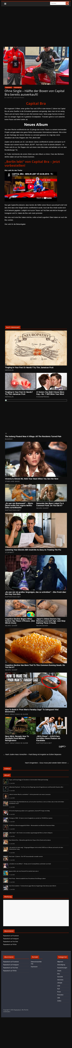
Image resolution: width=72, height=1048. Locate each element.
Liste (58, 985)
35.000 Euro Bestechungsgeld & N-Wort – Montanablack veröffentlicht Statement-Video (32, 825)
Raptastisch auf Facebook (11, 935)
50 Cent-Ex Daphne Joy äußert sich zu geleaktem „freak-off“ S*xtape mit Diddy (29, 811)
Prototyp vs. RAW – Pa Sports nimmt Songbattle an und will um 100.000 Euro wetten (30, 818)
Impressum (34, 966)
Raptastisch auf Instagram (11, 938)
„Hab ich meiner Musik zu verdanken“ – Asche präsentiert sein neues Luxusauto (30, 794)
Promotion (60, 995)
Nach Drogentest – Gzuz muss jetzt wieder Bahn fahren (47, 763)
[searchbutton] (67, 3)
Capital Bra (36, 103)
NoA (58, 988)
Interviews (60, 979)
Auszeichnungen (62, 967)
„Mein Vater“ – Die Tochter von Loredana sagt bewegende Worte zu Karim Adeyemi (30, 833)
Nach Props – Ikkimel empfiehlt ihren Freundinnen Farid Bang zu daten (27, 878)
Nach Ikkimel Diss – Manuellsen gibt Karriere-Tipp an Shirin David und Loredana (30, 840)
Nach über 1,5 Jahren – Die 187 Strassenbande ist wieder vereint (26, 856)
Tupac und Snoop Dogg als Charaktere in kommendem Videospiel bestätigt (28, 779)
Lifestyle (59, 982)
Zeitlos (59, 1001)
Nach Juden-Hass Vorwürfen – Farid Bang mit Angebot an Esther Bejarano (32, 754)
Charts (59, 970)
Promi (59, 992)
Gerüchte (60, 976)
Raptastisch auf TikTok (9, 944)
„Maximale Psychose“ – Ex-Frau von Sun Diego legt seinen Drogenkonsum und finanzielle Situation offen (36, 787)
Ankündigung (17, 87)
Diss (58, 973)
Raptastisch (9, 87)
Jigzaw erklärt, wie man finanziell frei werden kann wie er (24, 871)
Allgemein (60, 961)
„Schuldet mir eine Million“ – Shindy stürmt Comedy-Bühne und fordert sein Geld (30, 864)
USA (58, 998)
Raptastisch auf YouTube (10, 941)
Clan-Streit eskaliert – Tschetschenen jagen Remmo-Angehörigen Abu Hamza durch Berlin (32, 886)
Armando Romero (19, 97)
